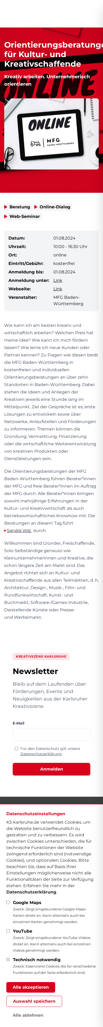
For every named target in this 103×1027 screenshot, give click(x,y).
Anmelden (51, 769)
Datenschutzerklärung (41, 753)
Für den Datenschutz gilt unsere (50, 751)
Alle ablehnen (28, 1015)
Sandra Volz (19, 530)
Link (57, 280)
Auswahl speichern (34, 1001)
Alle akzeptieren (31, 987)
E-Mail (18, 723)
